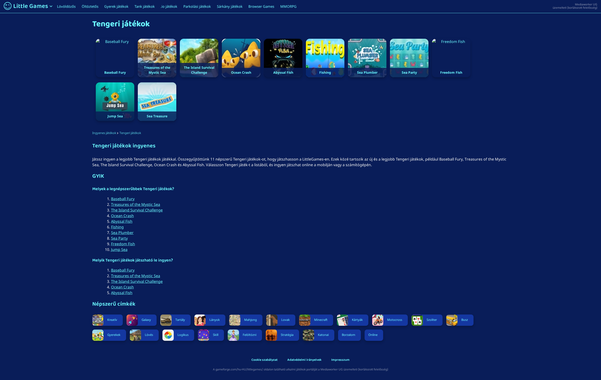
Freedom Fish (123, 243)
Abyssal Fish (121, 221)
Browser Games (261, 6)
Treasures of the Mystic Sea (135, 204)
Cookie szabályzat (264, 360)
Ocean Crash (122, 215)
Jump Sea (119, 249)
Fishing (117, 227)
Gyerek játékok (116, 6)
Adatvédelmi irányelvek (304, 360)
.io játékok (169, 6)
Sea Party (119, 238)
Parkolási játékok (197, 6)
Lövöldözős (66, 6)
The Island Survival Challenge (137, 210)
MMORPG (288, 6)
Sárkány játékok (230, 6)
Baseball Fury (123, 198)
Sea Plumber (122, 232)
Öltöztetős (90, 6)
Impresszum (340, 360)
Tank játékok (145, 6)
